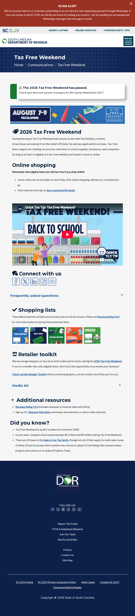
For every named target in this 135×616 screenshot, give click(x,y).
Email (52, 509)
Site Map (67, 560)
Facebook (57, 509)
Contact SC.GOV (109, 582)
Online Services (85, 30)
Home (18, 65)
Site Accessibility (67, 539)
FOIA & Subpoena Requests (67, 528)
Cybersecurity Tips (117, 30)
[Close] (131, 4)
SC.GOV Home (24, 582)
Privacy (67, 549)
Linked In (68, 509)
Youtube (79, 509)
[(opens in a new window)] (11, 30)
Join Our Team (67, 534)
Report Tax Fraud (67, 523)
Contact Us (67, 554)
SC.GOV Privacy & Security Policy (57, 582)
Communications (40, 65)
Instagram (73, 509)
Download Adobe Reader (67, 587)
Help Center (88, 582)
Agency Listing (58, 30)
